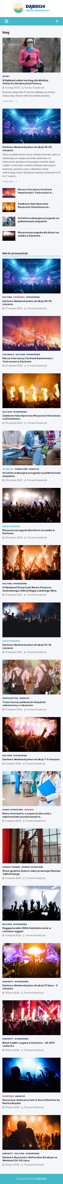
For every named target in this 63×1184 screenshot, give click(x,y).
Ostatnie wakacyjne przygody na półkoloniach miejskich (38, 220)
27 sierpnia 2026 (14, 308)
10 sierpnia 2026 (13, 709)
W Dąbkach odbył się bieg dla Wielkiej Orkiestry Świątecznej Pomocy (25, 82)
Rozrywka (19, 297)
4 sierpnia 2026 (13, 878)
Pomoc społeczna (12, 810)
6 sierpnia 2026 (13, 763)
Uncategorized (11, 526)
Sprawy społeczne (32, 867)
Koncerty (8, 981)
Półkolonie (21, 469)
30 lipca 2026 (12, 992)
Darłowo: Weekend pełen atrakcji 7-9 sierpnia (30, 759)
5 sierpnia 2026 (13, 821)
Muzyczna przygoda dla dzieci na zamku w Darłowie (38, 234)
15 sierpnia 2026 (13, 594)
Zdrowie (29, 810)
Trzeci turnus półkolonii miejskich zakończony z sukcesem (24, 704)
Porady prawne (11, 867)
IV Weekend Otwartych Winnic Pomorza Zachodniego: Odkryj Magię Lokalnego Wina (29, 589)
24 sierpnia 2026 (14, 423)
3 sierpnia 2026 (13, 935)
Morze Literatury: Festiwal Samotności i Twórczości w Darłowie (35, 192)
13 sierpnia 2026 (13, 652)
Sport (6, 76)
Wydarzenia (33, 297)
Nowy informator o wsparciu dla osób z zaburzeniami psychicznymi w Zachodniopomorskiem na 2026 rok (26, 816)
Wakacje (34, 469)
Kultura (7, 297)
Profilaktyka (10, 698)
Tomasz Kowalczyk (34, 87)
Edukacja (8, 469)
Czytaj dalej (7, 101)
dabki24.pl (41, 1178)
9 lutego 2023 (12, 87)
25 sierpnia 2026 (14, 365)
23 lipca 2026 (12, 1164)
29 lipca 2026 (12, 1107)
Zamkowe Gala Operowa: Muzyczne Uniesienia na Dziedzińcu (33, 207)
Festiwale (8, 354)
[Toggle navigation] (6, 21)
